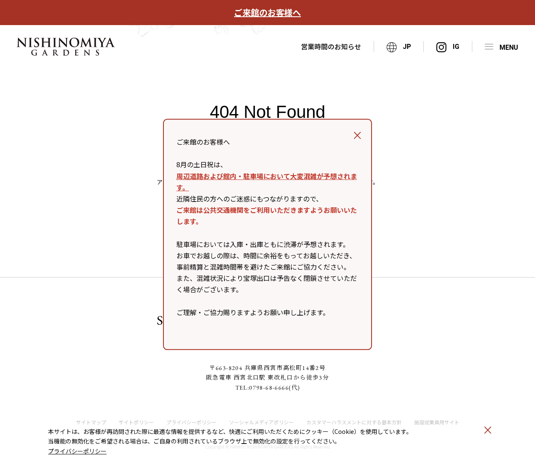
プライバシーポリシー (77, 451)
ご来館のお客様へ (267, 12)
